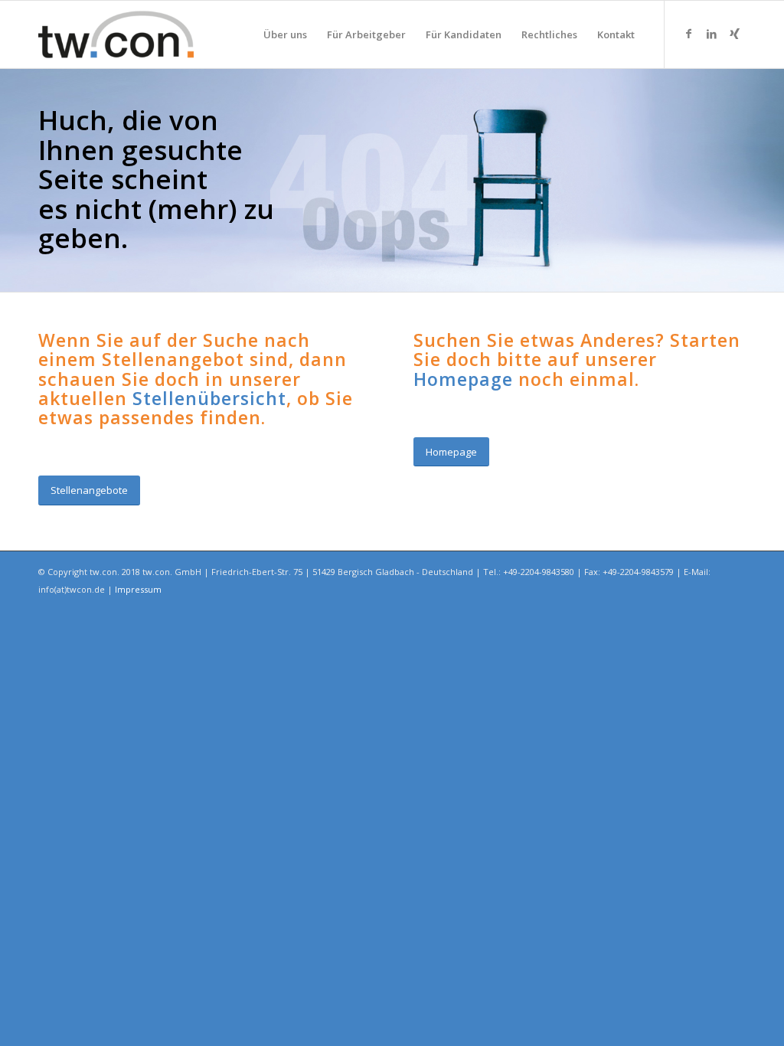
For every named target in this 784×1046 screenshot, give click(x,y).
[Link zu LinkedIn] (711, 33)
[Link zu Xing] (734, 33)
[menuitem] (285, 34)
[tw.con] (116, 34)
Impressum (138, 589)
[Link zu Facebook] (688, 33)
